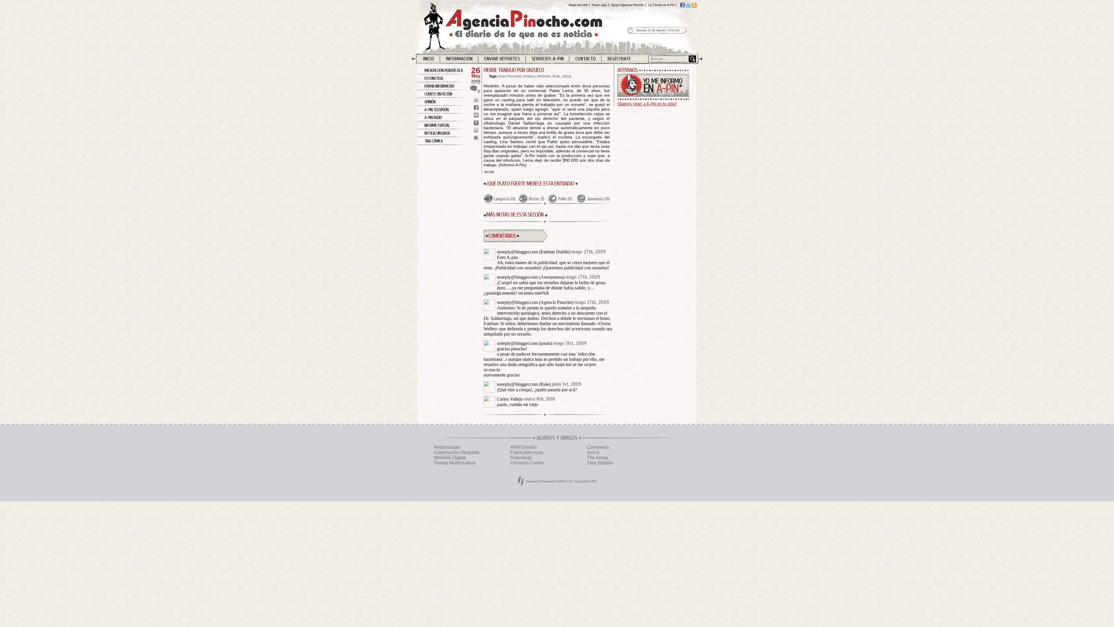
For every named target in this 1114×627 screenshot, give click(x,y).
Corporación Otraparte (457, 452)
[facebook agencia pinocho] (682, 6)
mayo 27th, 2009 (589, 252)
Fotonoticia (433, 78)
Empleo (529, 76)
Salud (566, 76)
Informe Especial (437, 125)
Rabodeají (521, 457)
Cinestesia (598, 447)
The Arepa (597, 457)
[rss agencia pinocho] (694, 6)
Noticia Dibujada (437, 133)
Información (459, 59)
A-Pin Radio (433, 117)
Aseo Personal (510, 76)
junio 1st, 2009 (566, 384)
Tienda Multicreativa (454, 462)
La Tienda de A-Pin (661, 5)
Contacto (585, 59)
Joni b (593, 452)
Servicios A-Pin (547, 59)
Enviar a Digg (476, 130)
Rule (556, 76)
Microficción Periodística (443, 70)
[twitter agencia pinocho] (688, 6)
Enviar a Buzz (476, 137)
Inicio (428, 59)
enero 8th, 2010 (539, 399)
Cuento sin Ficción (438, 94)
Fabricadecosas (526, 452)
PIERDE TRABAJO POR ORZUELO (514, 70)
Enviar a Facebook (476, 107)
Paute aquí (599, 5)
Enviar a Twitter (476, 100)
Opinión (429, 102)
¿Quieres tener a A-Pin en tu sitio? (647, 104)
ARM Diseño (523, 447)
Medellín (544, 76)
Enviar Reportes (502, 59)
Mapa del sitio (578, 5)
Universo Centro (527, 462)
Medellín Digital (450, 457)
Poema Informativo (439, 86)
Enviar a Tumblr (476, 122)
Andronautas (447, 447)
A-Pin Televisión (436, 109)
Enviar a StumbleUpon (476, 115)
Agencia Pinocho (525, 26)
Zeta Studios (600, 462)
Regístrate (619, 59)
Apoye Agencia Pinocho (627, 5)
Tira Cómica (433, 141)
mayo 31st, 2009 (570, 343)
